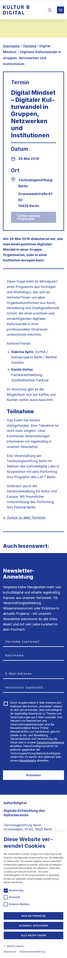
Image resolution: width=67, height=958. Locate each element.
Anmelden (33, 775)
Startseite (11, 46)
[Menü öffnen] (60, 9)
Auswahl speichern (33, 925)
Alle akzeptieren (33, 935)
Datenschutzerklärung (50, 742)
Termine (29, 46)
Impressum (10, 951)
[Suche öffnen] (49, 9)
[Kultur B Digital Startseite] (16, 10)
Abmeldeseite (27, 760)
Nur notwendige (33, 915)
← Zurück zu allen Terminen (24, 517)
